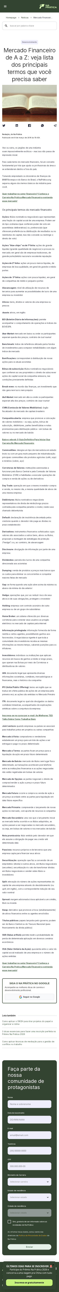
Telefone (12, 1144)
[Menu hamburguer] (5, 6)
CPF (9, 1159)
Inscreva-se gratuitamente (29, 1282)
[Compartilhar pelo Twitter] (3, 125)
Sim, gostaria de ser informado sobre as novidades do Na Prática (30, 1223)
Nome (10, 1097)
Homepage (11, 17)
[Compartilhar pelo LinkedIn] (16, 125)
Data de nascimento (16, 1113)
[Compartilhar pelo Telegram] (55, 125)
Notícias (25, 17)
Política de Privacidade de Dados (33, 1235)
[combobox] (10, 1181)
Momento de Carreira (17, 1175)
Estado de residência (17, 1191)
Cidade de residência (17, 1206)
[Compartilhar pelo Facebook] (29, 125)
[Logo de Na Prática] (48, 6)
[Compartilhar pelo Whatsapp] (42, 125)
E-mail (10, 1128)
